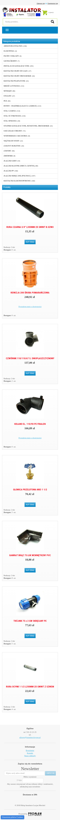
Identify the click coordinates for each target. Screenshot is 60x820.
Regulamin (30, 750)
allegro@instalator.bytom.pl (30, 737)
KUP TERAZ (30, 242)
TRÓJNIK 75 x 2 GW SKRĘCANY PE (30, 620)
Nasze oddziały (30, 756)
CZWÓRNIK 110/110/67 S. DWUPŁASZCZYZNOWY (30, 358)
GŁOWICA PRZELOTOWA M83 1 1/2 (30, 489)
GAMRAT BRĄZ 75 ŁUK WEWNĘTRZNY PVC (30, 555)
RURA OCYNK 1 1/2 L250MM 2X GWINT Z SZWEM (30, 686)
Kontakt (30, 753)
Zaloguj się (41, 3)
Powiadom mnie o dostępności (30, 307)
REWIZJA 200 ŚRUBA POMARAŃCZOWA (30, 292)
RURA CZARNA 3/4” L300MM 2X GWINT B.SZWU (30, 227)
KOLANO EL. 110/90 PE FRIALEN (30, 424)
